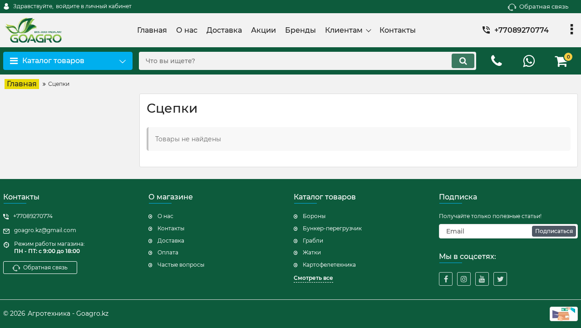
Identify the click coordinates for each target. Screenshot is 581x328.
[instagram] (464, 279)
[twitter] (500, 279)
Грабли (313, 240)
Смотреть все (313, 277)
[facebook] (446, 279)
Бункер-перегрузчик (332, 228)
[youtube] (482, 279)
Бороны (314, 216)
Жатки (312, 252)
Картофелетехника (329, 264)
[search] (463, 61)
